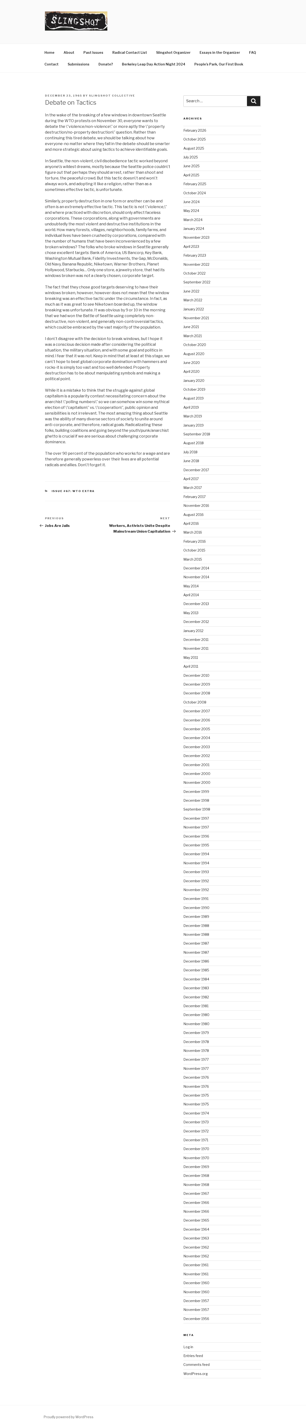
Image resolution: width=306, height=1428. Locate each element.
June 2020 (191, 363)
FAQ (252, 52)
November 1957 (196, 1310)
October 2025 (194, 139)
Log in (188, 1347)
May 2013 (190, 613)
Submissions (78, 64)
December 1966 (196, 1203)
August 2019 (193, 398)
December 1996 (196, 836)
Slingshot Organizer (173, 52)
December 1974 (196, 1113)
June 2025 (191, 166)
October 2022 (194, 273)
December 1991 (195, 899)
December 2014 (196, 568)
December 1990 (196, 908)
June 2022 (191, 291)
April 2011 (190, 666)
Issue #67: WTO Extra (73, 491)
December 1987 (196, 943)
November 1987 (196, 952)
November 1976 (196, 1086)
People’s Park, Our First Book (218, 64)
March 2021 (192, 336)
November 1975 (196, 1104)
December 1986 (196, 961)
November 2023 (196, 237)
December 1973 (196, 1122)
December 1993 (196, 872)
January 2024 (193, 229)
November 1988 (196, 934)
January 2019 (193, 425)
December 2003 (196, 747)
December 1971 (195, 1140)
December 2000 (196, 774)
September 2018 (196, 434)
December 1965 (196, 1220)
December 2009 (196, 684)
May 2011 (190, 657)
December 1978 (196, 1042)
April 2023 (191, 246)
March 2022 (192, 300)
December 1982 (196, 997)
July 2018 (190, 452)
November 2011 (195, 648)
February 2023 (194, 255)
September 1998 (196, 809)
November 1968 (196, 1185)
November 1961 (195, 1274)
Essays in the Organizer (220, 52)
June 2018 (191, 461)
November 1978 (196, 1051)
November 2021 (196, 318)
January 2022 (193, 309)
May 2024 (191, 211)
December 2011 (195, 640)
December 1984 (196, 979)
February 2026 (194, 130)
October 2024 (194, 193)
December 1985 (196, 970)
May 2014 (191, 586)
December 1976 (196, 1077)
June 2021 (191, 327)
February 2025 (194, 184)
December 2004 (196, 738)
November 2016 (196, 505)
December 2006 (196, 720)
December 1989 (196, 916)
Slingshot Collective (112, 95)
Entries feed (193, 1356)
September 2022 (196, 282)
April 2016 (191, 523)
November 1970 (196, 1158)
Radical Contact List (129, 52)
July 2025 (190, 157)
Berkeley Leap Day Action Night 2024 (153, 64)
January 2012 (193, 631)
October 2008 (194, 702)
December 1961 (195, 1265)
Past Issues (93, 52)
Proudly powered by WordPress (68, 1417)
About (69, 52)
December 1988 (196, 926)
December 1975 (196, 1095)
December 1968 (196, 1176)
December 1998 (196, 800)
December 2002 (196, 756)
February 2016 (194, 541)
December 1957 (196, 1301)
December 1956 (196, 1319)
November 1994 (196, 863)
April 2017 (191, 479)
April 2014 (191, 595)
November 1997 (196, 827)
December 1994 (196, 854)
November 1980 (196, 1024)
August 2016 (193, 515)
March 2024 (192, 220)
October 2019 (194, 389)
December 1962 (196, 1247)
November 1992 (196, 890)
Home (49, 52)
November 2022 (196, 264)
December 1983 (196, 988)
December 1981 (195, 1006)
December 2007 (196, 711)
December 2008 (196, 693)
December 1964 (196, 1229)
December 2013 (196, 604)
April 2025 (191, 175)
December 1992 (196, 881)
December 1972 (196, 1131)
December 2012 (196, 622)
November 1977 (196, 1068)
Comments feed (196, 1365)
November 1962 (196, 1256)
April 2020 (191, 371)
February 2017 (194, 497)
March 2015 (192, 559)
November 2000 (196, 782)
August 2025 (193, 148)
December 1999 (196, 792)
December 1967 (196, 1193)
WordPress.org (195, 1374)
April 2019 (191, 407)
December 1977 (196, 1059)
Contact (51, 64)
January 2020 (193, 381)
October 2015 (194, 550)
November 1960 (196, 1292)
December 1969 (196, 1167)
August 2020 (193, 354)
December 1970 (196, 1149)
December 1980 (196, 1015)
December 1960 (196, 1283)
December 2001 (196, 765)
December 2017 (196, 470)
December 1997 (196, 818)
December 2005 (196, 729)
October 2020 (194, 345)
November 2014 (196, 577)
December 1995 (196, 845)
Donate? (105, 64)
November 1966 (196, 1211)
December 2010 (196, 675)
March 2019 (192, 416)
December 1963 (196, 1238)
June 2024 (191, 202)
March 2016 (192, 532)
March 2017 (192, 488)
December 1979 (196, 1033)
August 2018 (193, 443)
